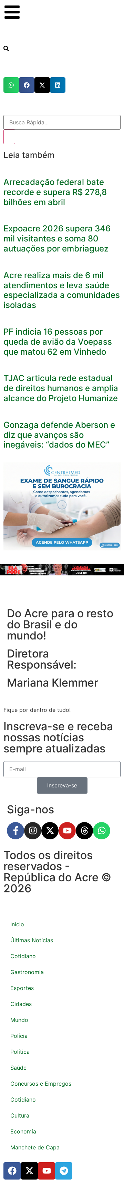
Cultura (19, 1115)
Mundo (19, 1019)
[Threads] (84, 830)
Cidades (21, 1003)
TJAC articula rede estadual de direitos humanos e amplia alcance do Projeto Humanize (60, 388)
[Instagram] (32, 830)
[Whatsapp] (101, 830)
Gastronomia (27, 972)
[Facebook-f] (15, 830)
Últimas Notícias (31, 940)
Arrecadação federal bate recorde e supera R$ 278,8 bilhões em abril (55, 192)
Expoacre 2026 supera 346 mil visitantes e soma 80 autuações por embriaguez (57, 238)
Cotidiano (23, 956)
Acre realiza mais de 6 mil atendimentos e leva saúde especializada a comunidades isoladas (61, 290)
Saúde (18, 1067)
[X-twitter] (50, 830)
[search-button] (6, 49)
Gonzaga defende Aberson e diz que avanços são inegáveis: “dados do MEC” (59, 435)
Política (20, 1051)
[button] (11, 85)
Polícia (19, 1035)
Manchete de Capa (35, 1147)
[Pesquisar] (9, 137)
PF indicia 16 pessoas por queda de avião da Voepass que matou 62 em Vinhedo (57, 342)
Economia (23, 1131)
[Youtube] (67, 830)
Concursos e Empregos (40, 1083)
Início (17, 924)
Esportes (22, 988)
